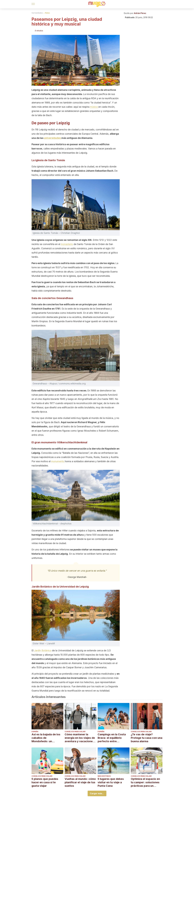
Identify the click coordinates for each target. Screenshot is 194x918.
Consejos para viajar (75, 732)
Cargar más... (97, 793)
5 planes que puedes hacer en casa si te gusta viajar (45, 782)
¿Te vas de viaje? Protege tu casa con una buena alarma (146, 738)
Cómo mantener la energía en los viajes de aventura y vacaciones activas (80, 738)
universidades (52, 138)
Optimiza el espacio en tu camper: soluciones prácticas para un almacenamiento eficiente (145, 782)
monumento (58, 461)
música (94, 106)
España (35, 732)
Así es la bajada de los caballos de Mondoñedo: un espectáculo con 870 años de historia (46, 738)
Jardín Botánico (42, 650)
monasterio (67, 244)
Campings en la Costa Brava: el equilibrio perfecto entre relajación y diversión (112, 738)
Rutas (47, 13)
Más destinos (104, 776)
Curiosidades (37, 13)
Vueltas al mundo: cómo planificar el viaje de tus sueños (80, 782)
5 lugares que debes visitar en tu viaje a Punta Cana (111, 782)
